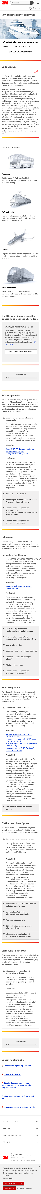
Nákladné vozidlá (9, 288)
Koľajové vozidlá (8, 212)
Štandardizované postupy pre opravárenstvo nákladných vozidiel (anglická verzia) (16, 1085)
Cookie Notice (8, 1178)
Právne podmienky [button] (13, 1135)
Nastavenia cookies (17, 1158)
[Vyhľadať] (32, 3)
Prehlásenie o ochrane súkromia (21, 1156)
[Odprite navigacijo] (38, 3)
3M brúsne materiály (12, 1074)
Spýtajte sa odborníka (20, 52)
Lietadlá (5, 250)
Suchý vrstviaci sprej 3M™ (17, 454)
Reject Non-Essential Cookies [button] (13, 1183)
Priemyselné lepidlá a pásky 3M (17, 1066)
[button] (24, 1188)
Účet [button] (34, 9)
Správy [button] (6, 1128)
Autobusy (6, 174)
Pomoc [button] (6, 1142)
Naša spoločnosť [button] (12, 1122)
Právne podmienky (17, 1154)
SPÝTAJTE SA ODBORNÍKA (21, 352)
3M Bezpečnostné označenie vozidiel (19, 1107)
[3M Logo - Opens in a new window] (5, 3)
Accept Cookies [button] (9, 1188)
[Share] (36, 72)
